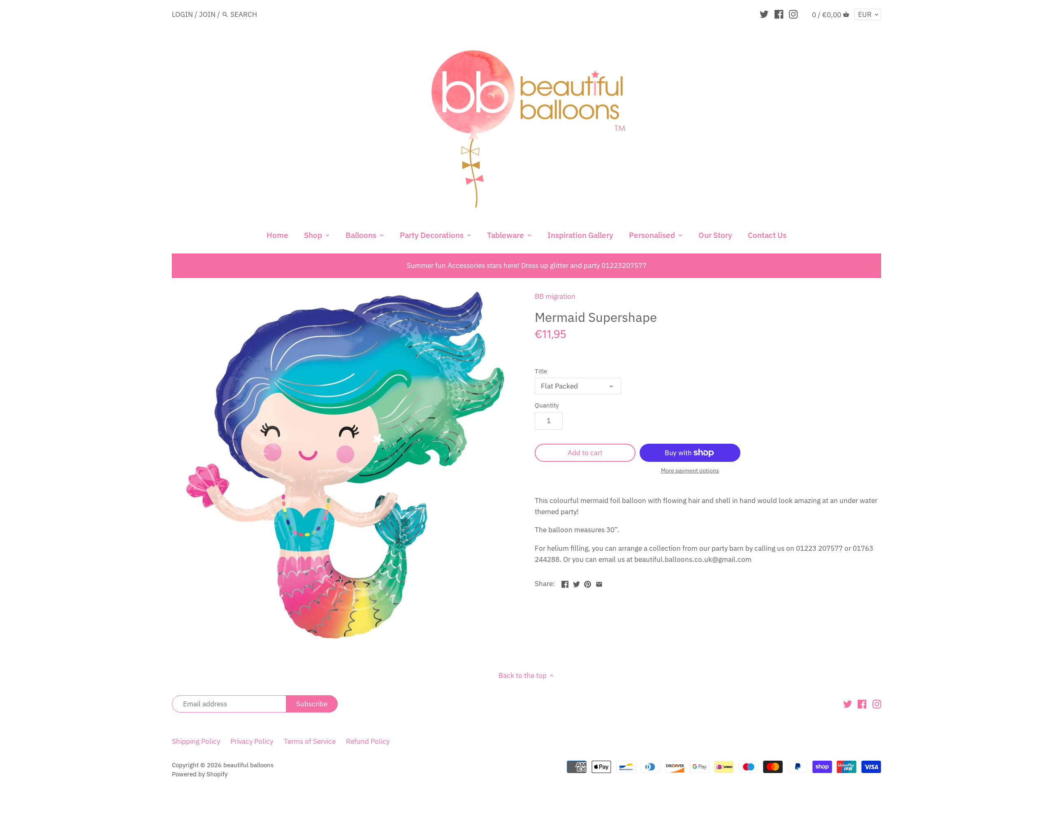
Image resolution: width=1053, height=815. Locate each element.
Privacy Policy (251, 741)
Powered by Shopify (199, 774)
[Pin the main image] (587, 582)
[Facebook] (779, 14)
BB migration (555, 296)
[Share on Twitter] (576, 582)
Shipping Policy (196, 741)
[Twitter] (764, 14)
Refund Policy (368, 741)
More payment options (690, 471)
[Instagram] (793, 14)
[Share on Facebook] (564, 582)
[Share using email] (599, 582)
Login (182, 14)
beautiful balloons (248, 765)
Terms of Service (310, 741)
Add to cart (585, 452)
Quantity (547, 405)
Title (541, 371)
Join (207, 14)
